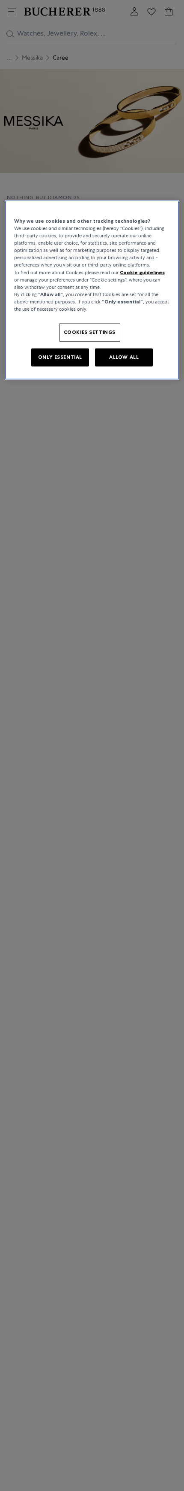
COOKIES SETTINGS (90, 332)
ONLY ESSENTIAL (60, 357)
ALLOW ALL (124, 357)
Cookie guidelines (142, 272)
